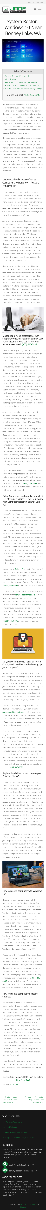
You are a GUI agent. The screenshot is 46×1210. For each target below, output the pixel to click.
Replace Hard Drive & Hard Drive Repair (21, 82)
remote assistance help (25, 594)
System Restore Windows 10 (17, 76)
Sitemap (23, 1207)
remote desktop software (13, 712)
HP (22, 569)
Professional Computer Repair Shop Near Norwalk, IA (34, 1100)
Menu (40, 9)
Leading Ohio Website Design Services (18, 1137)
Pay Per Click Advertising (12, 1122)
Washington (14, 1084)
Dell (16, 569)
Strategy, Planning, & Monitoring (14, 1132)
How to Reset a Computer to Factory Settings (23, 89)
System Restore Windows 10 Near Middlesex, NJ (10, 1100)
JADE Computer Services (29, 1204)
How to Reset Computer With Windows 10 (22, 85)
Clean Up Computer (13, 79)
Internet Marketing (9, 1127)
